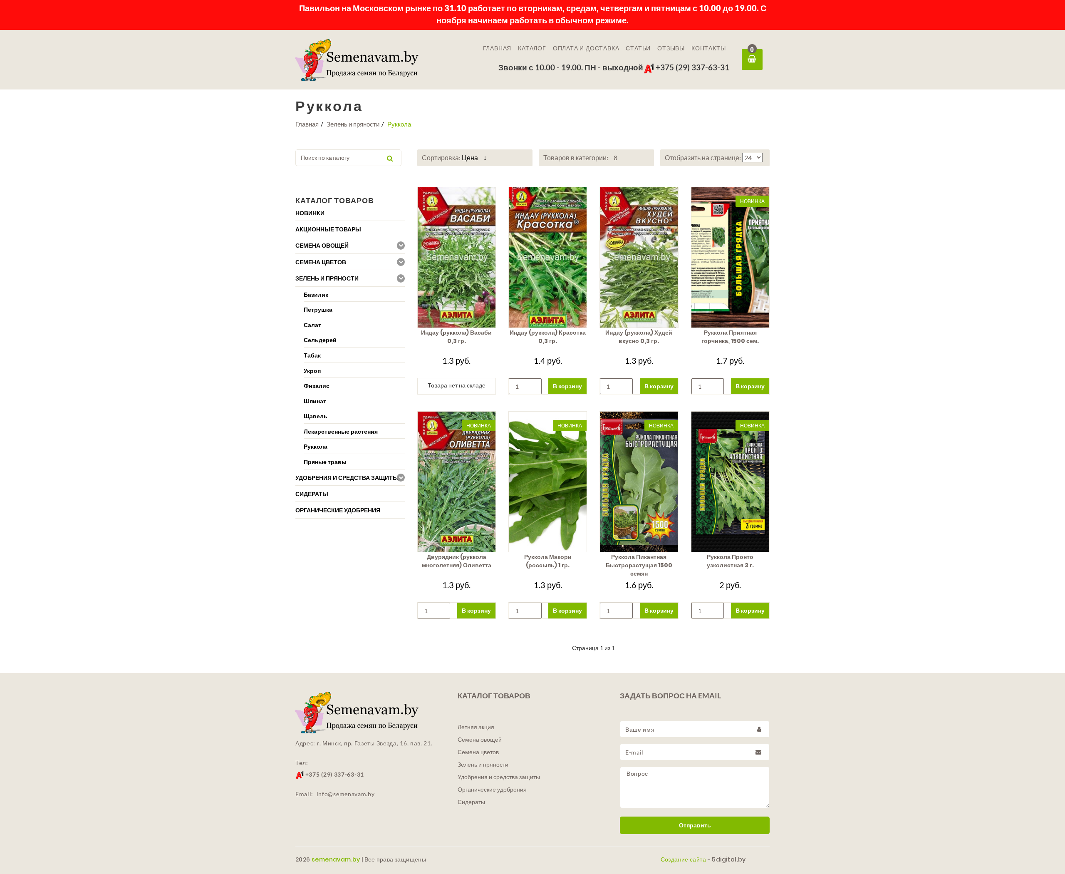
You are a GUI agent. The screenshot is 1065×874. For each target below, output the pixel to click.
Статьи (638, 48)
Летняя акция (476, 727)
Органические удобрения (492, 789)
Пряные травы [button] (325, 461)
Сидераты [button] (311, 494)
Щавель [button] (315, 416)
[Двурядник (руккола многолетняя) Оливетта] (456, 482)
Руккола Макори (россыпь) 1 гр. (548, 561)
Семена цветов (478, 752)
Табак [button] (312, 355)
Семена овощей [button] (322, 245)
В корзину (567, 386)
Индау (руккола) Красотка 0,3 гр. (548, 336)
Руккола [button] (315, 446)
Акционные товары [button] (328, 229)
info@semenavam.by (346, 793)
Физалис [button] (316, 385)
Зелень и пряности (353, 124)
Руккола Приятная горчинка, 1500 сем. (730, 336)
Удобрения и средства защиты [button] (347, 478)
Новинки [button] (309, 213)
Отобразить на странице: (703, 157)
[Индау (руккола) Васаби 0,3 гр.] (456, 257)
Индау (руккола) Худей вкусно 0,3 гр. (638, 336)
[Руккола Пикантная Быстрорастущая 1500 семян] (639, 482)
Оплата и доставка (586, 48)
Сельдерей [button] (320, 339)
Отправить (695, 825)
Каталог (532, 48)
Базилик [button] (316, 294)
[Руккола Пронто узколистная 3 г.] (730, 482)
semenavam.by (336, 859)
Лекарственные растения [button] (341, 431)
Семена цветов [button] (320, 262)
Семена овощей (480, 739)
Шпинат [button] (315, 401)
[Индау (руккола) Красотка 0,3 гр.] (548, 257)
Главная (497, 48)
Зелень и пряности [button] (327, 278)
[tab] (350, 213)
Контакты (708, 48)
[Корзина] (752, 59)
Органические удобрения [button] (337, 510)
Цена (470, 157)
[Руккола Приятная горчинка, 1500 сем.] (730, 257)
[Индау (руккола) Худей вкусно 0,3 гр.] (639, 257)
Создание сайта (683, 859)
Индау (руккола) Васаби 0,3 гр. (456, 336)
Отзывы (671, 48)
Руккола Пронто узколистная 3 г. (730, 561)
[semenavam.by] (370, 60)
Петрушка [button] (318, 309)
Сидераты (471, 802)
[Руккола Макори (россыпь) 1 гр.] (548, 482)
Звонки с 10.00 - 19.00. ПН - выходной (570, 67)
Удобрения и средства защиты (499, 777)
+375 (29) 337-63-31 (691, 67)
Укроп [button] (312, 370)
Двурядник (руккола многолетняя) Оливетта (456, 561)
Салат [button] (312, 324)
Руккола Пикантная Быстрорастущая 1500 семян (639, 565)
